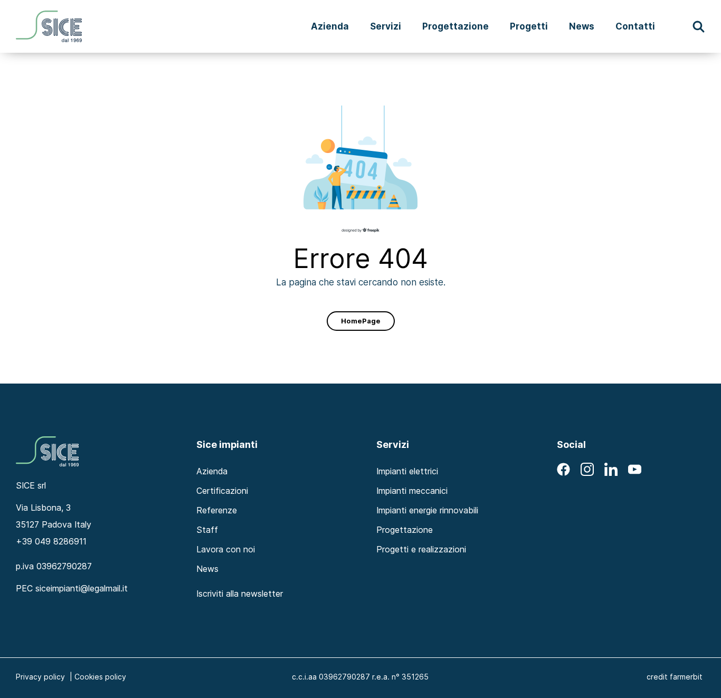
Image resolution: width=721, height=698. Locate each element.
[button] (698, 26)
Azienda (330, 26)
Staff (207, 530)
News (581, 26)
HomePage (361, 321)
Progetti (529, 26)
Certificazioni (222, 490)
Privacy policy (40, 677)
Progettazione (455, 26)
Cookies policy (100, 677)
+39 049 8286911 (51, 541)
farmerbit (686, 677)
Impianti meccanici (412, 490)
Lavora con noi (225, 549)
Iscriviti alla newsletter (239, 593)
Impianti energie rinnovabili (427, 510)
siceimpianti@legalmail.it (81, 588)
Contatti (635, 26)
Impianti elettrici (407, 471)
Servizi (385, 26)
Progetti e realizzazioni (421, 549)
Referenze (216, 510)
